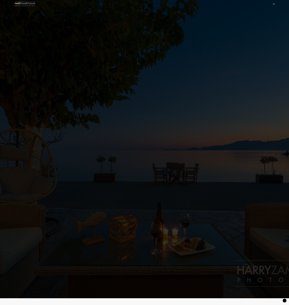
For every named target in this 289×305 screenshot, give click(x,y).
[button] (274, 4)
